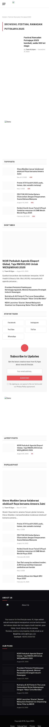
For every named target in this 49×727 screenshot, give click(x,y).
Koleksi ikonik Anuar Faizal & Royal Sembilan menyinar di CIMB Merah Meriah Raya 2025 (31, 210)
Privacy (32, 726)
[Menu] (3, 4)
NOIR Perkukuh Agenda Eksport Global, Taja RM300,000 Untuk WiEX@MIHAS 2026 (20, 264)
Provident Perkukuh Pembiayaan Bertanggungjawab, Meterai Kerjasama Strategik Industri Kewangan (25, 289)
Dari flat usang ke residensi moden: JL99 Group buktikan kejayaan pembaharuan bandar (31, 565)
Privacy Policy (21, 387)
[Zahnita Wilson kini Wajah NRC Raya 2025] (8, 579)
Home (4, 17)
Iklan (39, 726)
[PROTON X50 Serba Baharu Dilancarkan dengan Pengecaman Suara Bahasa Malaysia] (8, 197)
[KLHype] (24, 4)
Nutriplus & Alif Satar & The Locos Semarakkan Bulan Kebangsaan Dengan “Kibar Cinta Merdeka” (31, 687)
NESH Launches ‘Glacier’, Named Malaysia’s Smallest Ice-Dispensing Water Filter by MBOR (31, 701)
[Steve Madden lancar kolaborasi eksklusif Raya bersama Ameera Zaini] (8, 172)
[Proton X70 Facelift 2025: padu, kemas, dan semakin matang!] (8, 185)
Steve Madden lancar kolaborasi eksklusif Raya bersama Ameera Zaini (30, 171)
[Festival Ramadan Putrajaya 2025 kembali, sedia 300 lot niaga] (12, 72)
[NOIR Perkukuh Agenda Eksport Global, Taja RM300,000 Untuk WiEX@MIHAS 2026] (24, 244)
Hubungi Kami (22, 726)
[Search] (46, 4)
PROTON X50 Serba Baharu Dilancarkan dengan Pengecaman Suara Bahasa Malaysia (31, 196)
